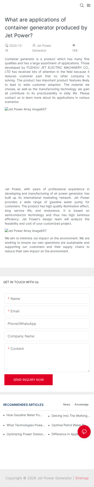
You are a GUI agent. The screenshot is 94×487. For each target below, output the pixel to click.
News (66, 404)
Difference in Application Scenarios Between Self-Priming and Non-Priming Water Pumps (71, 434)
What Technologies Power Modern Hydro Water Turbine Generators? (26, 425)
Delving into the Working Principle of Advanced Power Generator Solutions (71, 415)
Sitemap (82, 478)
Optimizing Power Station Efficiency (26, 434)
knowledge (82, 404)
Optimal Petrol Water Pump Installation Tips (71, 425)
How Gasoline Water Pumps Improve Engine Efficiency (25, 415)
